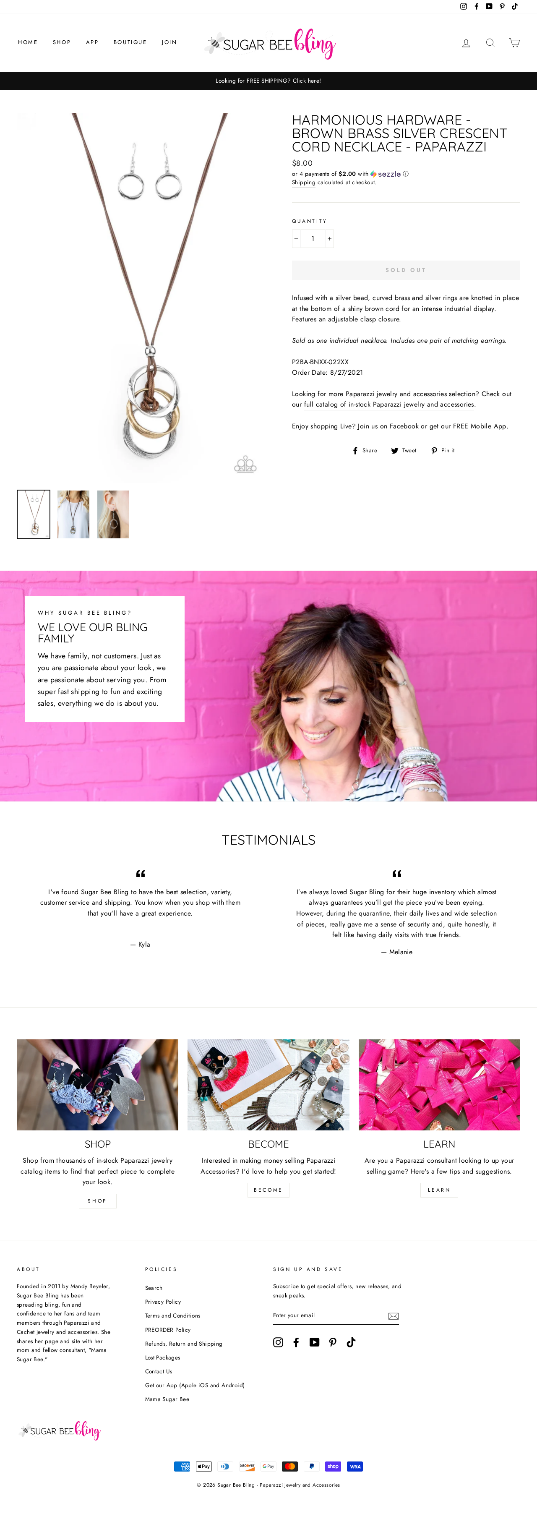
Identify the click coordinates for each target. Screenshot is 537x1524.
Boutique (130, 42)
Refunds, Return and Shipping (184, 1343)
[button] (406, 174)
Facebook (404, 426)
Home (28, 42)
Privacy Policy (163, 1301)
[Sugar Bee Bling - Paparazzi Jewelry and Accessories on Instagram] (278, 1342)
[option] (268, 81)
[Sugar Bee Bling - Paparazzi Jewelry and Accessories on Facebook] (296, 1342)
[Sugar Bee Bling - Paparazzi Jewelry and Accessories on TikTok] (351, 1342)
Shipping (303, 182)
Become (268, 1190)
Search (154, 1288)
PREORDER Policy (168, 1330)
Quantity (310, 221)
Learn (439, 1190)
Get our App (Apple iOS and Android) (195, 1385)
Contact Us (158, 1371)
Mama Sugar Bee (167, 1399)
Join (169, 42)
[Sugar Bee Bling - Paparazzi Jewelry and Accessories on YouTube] (315, 1342)
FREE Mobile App (479, 426)
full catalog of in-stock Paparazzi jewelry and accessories (389, 404)
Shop (62, 42)
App (92, 42)
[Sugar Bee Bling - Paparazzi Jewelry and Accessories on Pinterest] (333, 1342)
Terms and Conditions (173, 1315)
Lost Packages (162, 1357)
